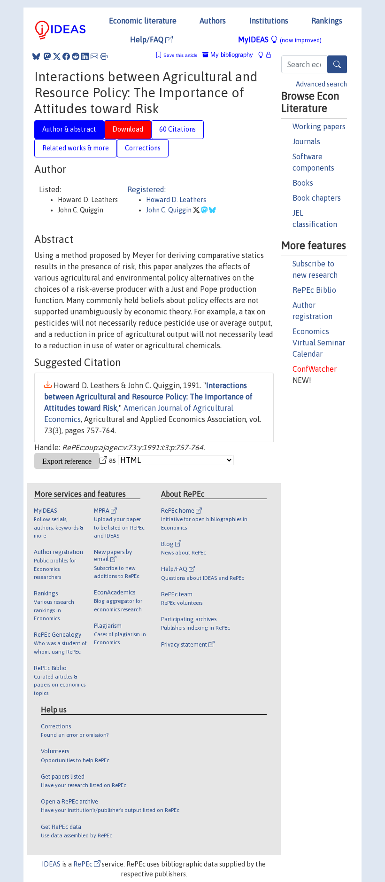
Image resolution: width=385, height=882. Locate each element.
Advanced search (321, 84)
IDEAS (51, 864)
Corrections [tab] (143, 148)
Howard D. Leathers (176, 199)
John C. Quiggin (169, 210)
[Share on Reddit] (75, 56)
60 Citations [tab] (177, 129)
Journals (306, 141)
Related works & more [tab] (75, 148)
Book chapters (317, 198)
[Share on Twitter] (57, 56)
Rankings (326, 20)
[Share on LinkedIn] (85, 56)
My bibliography (230, 54)
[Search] (337, 64)
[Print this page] (104, 56)
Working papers (319, 126)
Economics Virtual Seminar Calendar (319, 342)
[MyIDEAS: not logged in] (263, 54)
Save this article (180, 55)
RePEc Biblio (314, 290)
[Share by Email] (94, 56)
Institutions (268, 20)
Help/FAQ (147, 39)
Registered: (146, 189)
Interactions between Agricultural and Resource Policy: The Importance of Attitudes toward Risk (148, 396)
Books (303, 183)
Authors (213, 20)
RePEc (83, 864)
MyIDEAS (280, 39)
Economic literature (143, 20)
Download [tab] (127, 129)
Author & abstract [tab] (69, 129)
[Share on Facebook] (66, 56)
